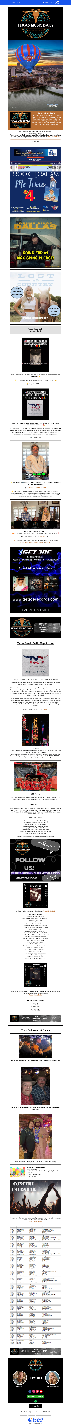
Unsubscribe (23, 1415)
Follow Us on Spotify (35, 1396)
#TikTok (36, 542)
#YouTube (48, 542)
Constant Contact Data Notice (43, 1415)
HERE (46, 709)
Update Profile (31, 1415)
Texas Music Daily (53, 137)
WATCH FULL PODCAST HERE (36, 487)
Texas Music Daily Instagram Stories (35, 330)
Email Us (35, 141)
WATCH (42, 537)
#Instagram (23, 542)
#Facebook (30, 542)
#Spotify (41, 542)
